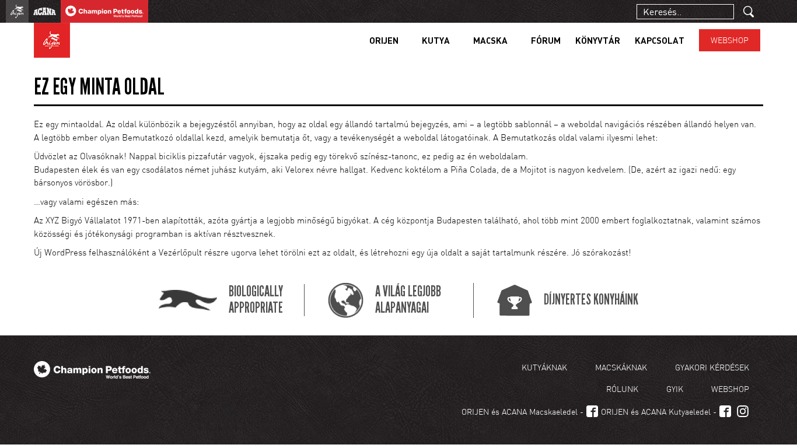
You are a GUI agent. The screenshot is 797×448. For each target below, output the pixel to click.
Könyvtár (597, 40)
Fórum (546, 40)
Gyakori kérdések (712, 367)
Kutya (436, 40)
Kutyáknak (544, 367)
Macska (490, 40)
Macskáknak (621, 367)
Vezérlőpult (180, 252)
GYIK (674, 389)
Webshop (730, 40)
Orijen (383, 40)
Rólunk (622, 389)
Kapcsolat (659, 40)
